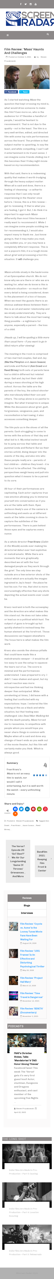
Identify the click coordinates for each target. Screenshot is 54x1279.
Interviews (27, 913)
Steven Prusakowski (25, 821)
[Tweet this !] (21, 809)
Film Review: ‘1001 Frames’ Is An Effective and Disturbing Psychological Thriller (32, 959)
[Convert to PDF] (45, 809)
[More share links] (15, 813)
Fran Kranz (15, 825)
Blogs (27, 905)
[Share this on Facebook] (15, 809)
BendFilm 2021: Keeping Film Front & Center (42, 861)
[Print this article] (39, 809)
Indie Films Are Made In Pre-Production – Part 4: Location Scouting (24, 1212)
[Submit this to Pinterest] (33, 809)
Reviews (27, 898)
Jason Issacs (28, 825)
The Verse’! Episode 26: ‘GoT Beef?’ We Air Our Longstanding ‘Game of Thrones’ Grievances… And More (18, 861)
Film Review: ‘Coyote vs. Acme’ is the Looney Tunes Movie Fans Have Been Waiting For (31, 932)
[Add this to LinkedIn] (27, 809)
